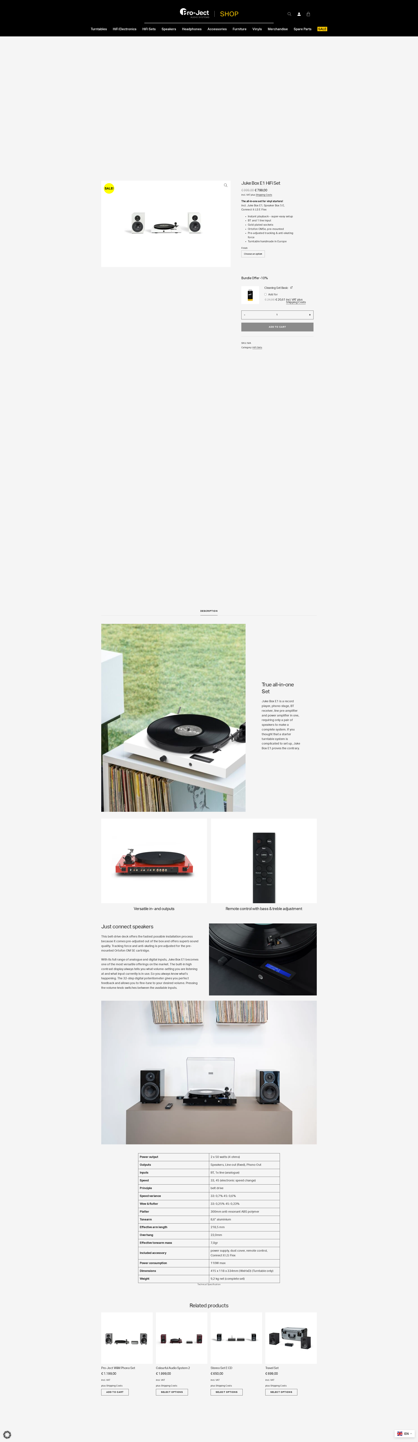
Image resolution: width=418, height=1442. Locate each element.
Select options (172, 1392)
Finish (244, 248)
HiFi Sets (257, 347)
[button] (225, 185)
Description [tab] (208, 611)
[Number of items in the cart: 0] (308, 14)
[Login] (299, 14)
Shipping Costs (264, 195)
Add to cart (277, 327)
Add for (285, 299)
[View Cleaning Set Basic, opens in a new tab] (291, 287)
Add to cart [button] (115, 1392)
